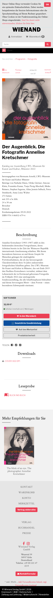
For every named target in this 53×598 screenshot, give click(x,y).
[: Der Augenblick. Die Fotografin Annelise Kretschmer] (26, 109)
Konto (26, 497)
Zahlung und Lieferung (11, 594)
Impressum (6, 592)
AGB (16, 592)
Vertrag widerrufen (26, 509)
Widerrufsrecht (30, 594)
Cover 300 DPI (12, 361)
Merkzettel (26, 503)
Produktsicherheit (26, 335)
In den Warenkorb (27, 316)
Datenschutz (25, 592)
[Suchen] (48, 44)
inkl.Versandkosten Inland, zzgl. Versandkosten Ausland (31, 583)
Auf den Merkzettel (27, 329)
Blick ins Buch (17, 395)
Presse (26, 533)
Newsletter (44, 594)
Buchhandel (26, 527)
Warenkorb (36, 36)
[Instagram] (28, 542)
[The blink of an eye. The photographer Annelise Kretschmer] (19, 446)
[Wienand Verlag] (26, 28)
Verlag (26, 522)
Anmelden (16, 36)
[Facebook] (24, 542)
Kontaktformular (28, 574)
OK (47, 4)
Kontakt (26, 486)
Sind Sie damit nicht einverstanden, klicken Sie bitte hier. (21, 22)
